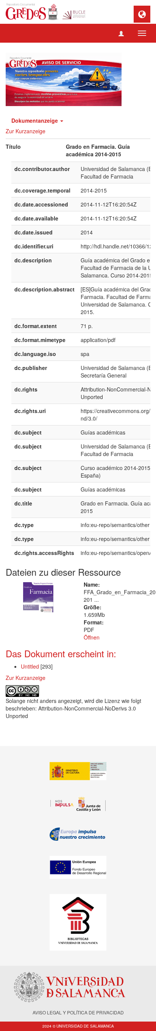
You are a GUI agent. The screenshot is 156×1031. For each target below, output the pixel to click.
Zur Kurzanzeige (25, 131)
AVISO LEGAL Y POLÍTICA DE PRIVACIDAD (78, 1012)
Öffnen (92, 637)
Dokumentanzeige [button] (35, 120)
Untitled (30, 666)
